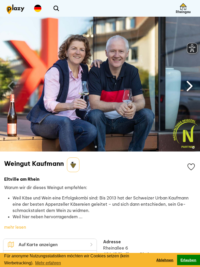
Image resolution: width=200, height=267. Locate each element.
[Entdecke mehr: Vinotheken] (73, 164)
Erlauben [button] (188, 260)
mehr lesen (15, 227)
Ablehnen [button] (164, 260)
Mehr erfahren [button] (48, 263)
